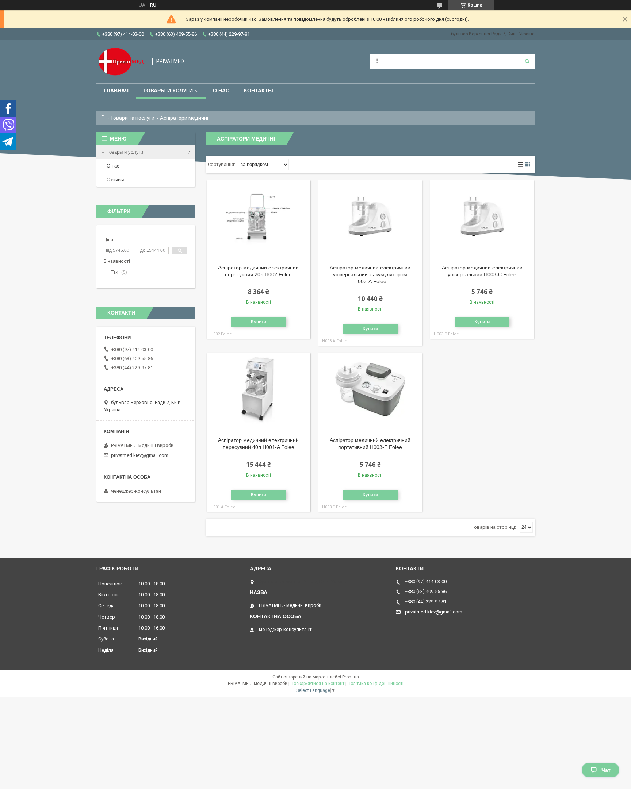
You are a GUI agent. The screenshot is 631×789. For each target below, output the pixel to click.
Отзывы (115, 179)
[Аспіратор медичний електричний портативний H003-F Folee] (370, 389)
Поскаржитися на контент (317, 683)
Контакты (258, 90)
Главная (116, 90)
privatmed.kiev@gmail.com (139, 455)
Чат (606, 770)
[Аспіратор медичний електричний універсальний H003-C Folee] (482, 216)
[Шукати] (527, 61)
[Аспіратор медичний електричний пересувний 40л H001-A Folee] (258, 389)
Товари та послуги (132, 118)
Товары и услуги (168, 90)
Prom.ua (350, 677)
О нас (221, 90)
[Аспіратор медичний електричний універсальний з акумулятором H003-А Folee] (370, 216)
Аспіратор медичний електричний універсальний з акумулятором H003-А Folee (370, 274)
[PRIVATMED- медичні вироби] (120, 61)
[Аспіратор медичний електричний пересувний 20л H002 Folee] (258, 216)
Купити (258, 321)
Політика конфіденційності (376, 683)
